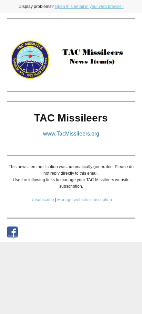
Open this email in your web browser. (89, 6)
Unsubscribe (42, 199)
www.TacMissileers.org (71, 134)
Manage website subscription (84, 199)
